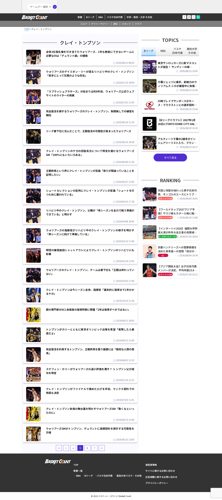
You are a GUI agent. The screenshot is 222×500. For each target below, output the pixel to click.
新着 (80, 17)
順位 (115, 23)
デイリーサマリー (100, 23)
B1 (163, 255)
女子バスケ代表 (165, 274)
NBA (100, 17)
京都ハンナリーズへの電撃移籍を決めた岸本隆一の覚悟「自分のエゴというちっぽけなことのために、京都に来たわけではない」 (177, 249)
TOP (75, 464)
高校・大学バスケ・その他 (167, 236)
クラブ (138, 23)
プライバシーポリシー (156, 483)
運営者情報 (151, 464)
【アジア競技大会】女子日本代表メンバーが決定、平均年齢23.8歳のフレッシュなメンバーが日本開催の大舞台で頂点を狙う (177, 268)
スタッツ (126, 23)
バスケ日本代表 (115, 17)
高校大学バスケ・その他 (129, 475)
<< (59, 448)
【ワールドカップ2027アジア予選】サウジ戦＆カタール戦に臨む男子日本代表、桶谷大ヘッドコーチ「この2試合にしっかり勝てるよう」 (177, 211)
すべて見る (170, 157)
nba (163, 51)
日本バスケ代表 (165, 198)
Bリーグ (90, 17)
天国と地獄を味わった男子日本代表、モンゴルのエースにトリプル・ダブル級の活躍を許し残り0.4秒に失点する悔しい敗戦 (178, 192)
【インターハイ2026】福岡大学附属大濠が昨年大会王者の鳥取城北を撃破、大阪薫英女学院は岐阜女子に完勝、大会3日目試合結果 (177, 230)
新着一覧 (78, 470)
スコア (83, 23)
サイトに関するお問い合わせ (160, 470)
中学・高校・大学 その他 (139, 17)
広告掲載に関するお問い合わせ (161, 477)
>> (101, 448)
